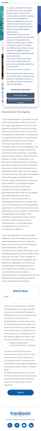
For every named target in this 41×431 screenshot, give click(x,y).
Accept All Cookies (20, 95)
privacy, (24, 309)
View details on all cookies (20, 89)
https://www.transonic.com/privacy (19, 69)
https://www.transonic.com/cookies (19, 59)
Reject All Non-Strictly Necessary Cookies (20, 101)
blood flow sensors (9, 253)
